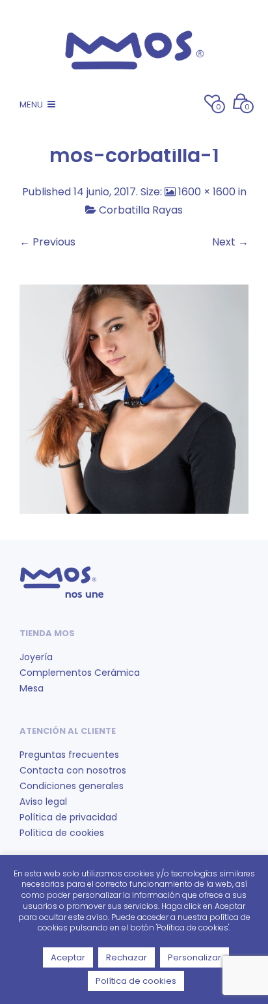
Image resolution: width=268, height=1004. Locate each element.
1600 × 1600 (206, 191)
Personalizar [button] (194, 957)
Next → (230, 241)
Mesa (32, 688)
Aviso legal (43, 801)
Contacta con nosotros (73, 770)
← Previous (47, 241)
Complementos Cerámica (80, 672)
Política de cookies (62, 832)
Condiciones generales (72, 785)
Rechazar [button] (126, 957)
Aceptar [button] (68, 957)
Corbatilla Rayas (141, 209)
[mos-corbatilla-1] (134, 398)
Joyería (36, 656)
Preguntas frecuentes (69, 754)
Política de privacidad (68, 817)
